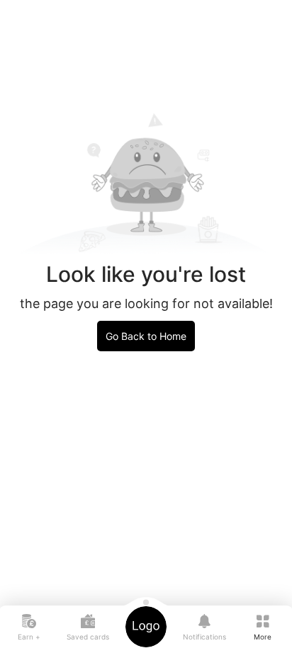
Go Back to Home (146, 336)
